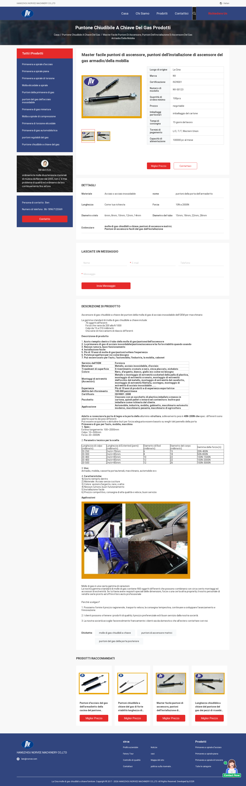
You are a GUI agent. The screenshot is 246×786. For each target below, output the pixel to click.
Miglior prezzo (158, 166)
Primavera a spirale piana (35, 71)
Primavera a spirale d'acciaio (37, 64)
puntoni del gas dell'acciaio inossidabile (36, 101)
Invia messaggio (106, 285)
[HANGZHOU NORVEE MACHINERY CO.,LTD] (27, 13)
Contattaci (185, 166)
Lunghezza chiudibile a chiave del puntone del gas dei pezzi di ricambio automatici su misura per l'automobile (209, 707)
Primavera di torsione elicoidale (39, 123)
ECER (191, 781)
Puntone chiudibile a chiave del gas (81, 34)
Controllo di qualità (131, 760)
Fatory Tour (128, 754)
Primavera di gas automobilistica (39, 130)
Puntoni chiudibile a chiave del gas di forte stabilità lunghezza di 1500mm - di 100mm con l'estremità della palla (131, 707)
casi (153, 754)
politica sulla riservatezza (162, 766)
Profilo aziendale (130, 747)
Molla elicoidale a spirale (35, 85)
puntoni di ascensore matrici (156, 633)
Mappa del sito (157, 760)
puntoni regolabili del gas (35, 137)
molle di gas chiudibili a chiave (115, 633)
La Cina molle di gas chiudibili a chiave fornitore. (74, 781)
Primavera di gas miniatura (36, 109)
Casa (56, 34)
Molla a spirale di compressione (39, 116)
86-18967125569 (53, 209)
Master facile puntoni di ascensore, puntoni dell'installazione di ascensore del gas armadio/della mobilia (170, 707)
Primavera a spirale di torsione (38, 78)
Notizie (154, 747)
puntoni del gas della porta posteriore (119, 641)
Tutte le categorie (203, 766)
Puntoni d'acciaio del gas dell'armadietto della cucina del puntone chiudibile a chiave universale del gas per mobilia (94, 707)
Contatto (44, 219)
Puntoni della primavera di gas (38, 92)
